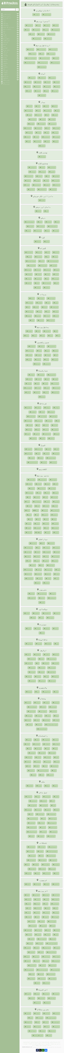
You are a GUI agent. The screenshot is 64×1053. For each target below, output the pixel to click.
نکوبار (37, 14)
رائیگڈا (55, 676)
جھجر (56, 303)
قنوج (56, 934)
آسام (4, 20)
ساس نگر (39, 724)
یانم (56, 692)
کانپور (32, 939)
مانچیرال (53, 860)
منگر (47, 128)
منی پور (5, 53)
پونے (57, 570)
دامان (38, 211)
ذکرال (42, 602)
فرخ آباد (31, 921)
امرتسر (28, 702)
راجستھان (5, 67)
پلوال (56, 311)
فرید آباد (51, 298)
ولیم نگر (50, 618)
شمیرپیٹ (52, 869)
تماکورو (33, 438)
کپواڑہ (48, 355)
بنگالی (39, 1043)
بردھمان (56, 1013)
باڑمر (27, 744)
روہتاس (28, 137)
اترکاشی (47, 1003)
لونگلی (47, 628)
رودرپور (37, 1003)
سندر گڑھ (52, 681)
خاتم (41, 856)
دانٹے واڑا (29, 176)
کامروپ (28, 86)
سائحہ (56, 628)
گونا (45, 497)
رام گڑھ (37, 392)
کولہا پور (56, 556)
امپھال (53, 593)
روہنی (28, 231)
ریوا (38, 519)
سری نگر (37, 364)
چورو (47, 748)
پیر (57, 644)
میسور (28, 434)
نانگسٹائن (47, 613)
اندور (47, 502)
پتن (47, 279)
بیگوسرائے (29, 110)
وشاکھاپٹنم (37, 38)
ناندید (55, 561)
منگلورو (55, 429)
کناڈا (30, 1043)
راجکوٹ (29, 283)
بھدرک (41, 659)
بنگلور (38, 407)
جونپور (38, 934)
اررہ (38, 106)
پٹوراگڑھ (52, 998)
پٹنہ (47, 132)
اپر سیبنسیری (43, 62)
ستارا (57, 574)
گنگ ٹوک (30, 786)
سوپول (56, 141)
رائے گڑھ (56, 185)
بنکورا (37, 1013)
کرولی (57, 762)
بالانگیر (37, 654)
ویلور (32, 836)
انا (58, 335)
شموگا (56, 434)
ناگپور (46, 561)
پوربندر (55, 279)
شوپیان (55, 359)
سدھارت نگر (51, 974)
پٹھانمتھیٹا (51, 458)
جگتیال (41, 851)
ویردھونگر (51, 836)
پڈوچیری (5, 63)
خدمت (42, 633)
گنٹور (56, 25)
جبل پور (56, 502)
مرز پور (36, 956)
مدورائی (38, 810)
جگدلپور (56, 176)
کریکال (29, 692)
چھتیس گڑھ (5, 25)
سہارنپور (52, 965)
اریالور (28, 796)
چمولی (37, 994)
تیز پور (55, 91)
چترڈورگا (28, 421)
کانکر (46, 180)
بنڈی (29, 748)
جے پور (38, 757)
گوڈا (37, 383)
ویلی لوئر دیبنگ (31, 58)
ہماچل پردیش (6, 38)
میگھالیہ (5, 55)
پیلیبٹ (46, 961)
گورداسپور (32, 711)
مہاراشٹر (5, 52)
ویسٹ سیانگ (42, 67)
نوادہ (38, 132)
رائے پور (31, 189)
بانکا (55, 106)
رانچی (46, 392)
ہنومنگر (29, 757)
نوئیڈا (28, 961)
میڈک (27, 864)
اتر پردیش (5, 76)
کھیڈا (56, 270)
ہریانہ (5, 36)
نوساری (29, 279)
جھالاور (28, 762)
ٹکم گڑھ (29, 532)
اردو (10, 5)
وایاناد (53, 462)
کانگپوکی (32, 598)
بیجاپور (42, 172)
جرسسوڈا (32, 668)
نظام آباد (46, 864)
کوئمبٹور (47, 796)
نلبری (29, 91)
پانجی (47, 241)
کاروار (55, 425)
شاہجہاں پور (55, 970)
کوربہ (27, 185)
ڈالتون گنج (52, 375)
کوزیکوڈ (56, 453)
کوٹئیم (47, 453)
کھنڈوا (46, 506)
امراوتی (51, 543)
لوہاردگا (56, 388)
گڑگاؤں (39, 303)
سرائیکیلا (55, 392)
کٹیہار (43, 119)
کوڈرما (38, 388)
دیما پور (29, 644)
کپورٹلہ (29, 716)
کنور (56, 449)
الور (37, 740)
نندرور (33, 565)
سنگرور (30, 724)
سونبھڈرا (42, 978)
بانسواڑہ (46, 740)
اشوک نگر (53, 480)
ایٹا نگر (32, 54)
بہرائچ (37, 904)
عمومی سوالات (6, 84)
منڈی (26, 335)
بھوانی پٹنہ (52, 659)
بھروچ (29, 257)
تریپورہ (5, 74)
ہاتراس (29, 934)
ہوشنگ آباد (37, 502)
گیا (47, 115)
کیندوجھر (52, 668)
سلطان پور (52, 978)
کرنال (44, 307)
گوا (4, 33)
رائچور (37, 434)
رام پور (43, 965)
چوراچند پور (42, 593)
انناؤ (37, 983)
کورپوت (42, 672)
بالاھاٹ (29, 484)
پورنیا (55, 132)
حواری (46, 425)
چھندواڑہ (29, 493)
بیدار (42, 412)
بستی (55, 908)
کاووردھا (56, 180)
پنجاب (4, 65)
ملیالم (25, 1043)
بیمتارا (32, 172)
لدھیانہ (39, 716)
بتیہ (38, 110)
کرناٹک (5, 44)
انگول (28, 654)
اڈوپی (42, 438)
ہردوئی (57, 930)
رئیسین (45, 515)
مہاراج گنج (47, 948)
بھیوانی (41, 298)
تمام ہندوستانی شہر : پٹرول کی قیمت (51, 1042)
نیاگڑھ (29, 676)
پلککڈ (40, 458)
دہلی (4, 31)
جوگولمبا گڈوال (52, 851)
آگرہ (27, 895)
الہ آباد (56, 895)
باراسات (46, 1013)
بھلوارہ (46, 744)
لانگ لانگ (48, 644)
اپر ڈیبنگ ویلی (30, 62)
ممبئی (37, 561)
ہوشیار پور (43, 711)
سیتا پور (31, 978)
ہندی (43, 1043)
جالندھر (53, 711)
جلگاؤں (37, 556)
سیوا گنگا (53, 818)
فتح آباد (29, 303)
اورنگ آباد (29, 548)
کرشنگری (28, 810)
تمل (41, 1045)
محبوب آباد (32, 860)
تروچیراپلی (52, 823)
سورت (37, 283)
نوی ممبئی (51, 565)
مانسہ (48, 716)
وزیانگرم (48, 38)
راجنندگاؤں (42, 189)
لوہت (41, 54)
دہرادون (46, 994)
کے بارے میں (6, 82)
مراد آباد (46, 956)
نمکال (56, 810)
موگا (56, 716)
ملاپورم (32, 458)
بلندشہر (46, 912)
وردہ (56, 578)
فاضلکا (43, 707)
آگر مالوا (31, 480)
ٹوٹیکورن (53, 832)
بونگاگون (42, 78)
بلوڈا (42, 167)
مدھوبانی (28, 128)
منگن (47, 786)
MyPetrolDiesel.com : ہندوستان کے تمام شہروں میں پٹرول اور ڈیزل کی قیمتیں (41, 1047)
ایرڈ (52, 801)
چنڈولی (56, 912)
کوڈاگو (29, 429)
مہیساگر (29, 274)
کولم (38, 453)
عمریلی (39, 252)
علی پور (28, 1013)
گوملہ (45, 383)
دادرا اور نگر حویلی (8, 27)
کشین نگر (39, 943)
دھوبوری (52, 78)
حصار (48, 303)
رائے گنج (52, 1031)
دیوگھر (29, 379)
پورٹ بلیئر (47, 14)
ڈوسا (55, 748)
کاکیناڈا (36, 30)
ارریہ (29, 106)
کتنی (37, 506)
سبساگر (38, 91)
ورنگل (56, 873)
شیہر (28, 141)
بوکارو (32, 375)
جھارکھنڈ (5, 42)
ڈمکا (47, 379)
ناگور (37, 766)
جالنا (46, 556)
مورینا (45, 510)
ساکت (47, 231)
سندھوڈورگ (29, 578)
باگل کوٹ (28, 407)
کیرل (4, 46)
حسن (38, 425)
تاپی (56, 283)
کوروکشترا (55, 307)
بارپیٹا (32, 78)
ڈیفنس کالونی (29, 222)
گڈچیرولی (47, 552)
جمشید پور (28, 388)
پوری (46, 676)
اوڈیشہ (5, 61)
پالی (45, 766)
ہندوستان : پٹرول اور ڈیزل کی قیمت (43, 4)
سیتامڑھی (37, 141)
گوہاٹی (48, 82)
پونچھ (29, 359)
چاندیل (32, 593)
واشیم (37, 583)
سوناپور (42, 681)
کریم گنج (37, 86)
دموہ (39, 493)
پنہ (37, 515)
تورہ (41, 618)
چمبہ (38, 331)
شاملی (32, 974)
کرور (53, 805)
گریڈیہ (29, 383)
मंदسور (36, 510)
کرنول (46, 30)
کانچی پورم (33, 805)
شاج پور (55, 523)
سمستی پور (46, 137)
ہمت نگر (28, 270)
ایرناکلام (39, 449)
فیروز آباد (52, 921)
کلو (56, 331)
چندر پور (28, 552)
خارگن (55, 506)
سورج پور (53, 189)
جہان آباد (33, 119)
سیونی (37, 523)
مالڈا (47, 1026)
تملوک (49, 1035)
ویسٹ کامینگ (55, 62)
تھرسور (44, 462)
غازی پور (43, 926)
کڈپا (27, 30)
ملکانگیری (52, 672)
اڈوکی (48, 449)
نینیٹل (32, 998)
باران (56, 740)
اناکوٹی (56, 884)
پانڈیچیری (47, 692)
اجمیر (29, 740)
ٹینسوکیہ (42, 95)
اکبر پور (36, 895)
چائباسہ (41, 375)
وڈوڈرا (38, 287)
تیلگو (37, 1045)
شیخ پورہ (56, 137)
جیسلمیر (47, 757)
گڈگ (58, 421)
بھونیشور (29, 663)
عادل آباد (31, 847)
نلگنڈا (36, 864)
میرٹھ (27, 956)
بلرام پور (52, 167)
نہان (47, 311)
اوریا (46, 899)
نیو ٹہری (41, 998)
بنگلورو (33, 412)
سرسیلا (37, 873)
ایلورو (47, 25)
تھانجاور (31, 823)
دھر (29, 497)
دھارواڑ (49, 421)
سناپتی (42, 598)
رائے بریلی (32, 965)
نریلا (57, 222)
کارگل (55, 351)
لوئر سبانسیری (45, 58)
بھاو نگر (38, 257)
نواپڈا (38, 676)
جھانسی (48, 934)
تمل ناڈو (5, 70)
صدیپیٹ (28, 873)
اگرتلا (28, 884)
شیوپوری (37, 528)
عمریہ (47, 532)
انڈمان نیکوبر (7, 14)
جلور (56, 757)
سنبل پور (32, 681)
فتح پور (41, 921)
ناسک (41, 565)
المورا (28, 994)
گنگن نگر (52, 753)
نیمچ (29, 515)
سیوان (47, 141)
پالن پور (38, 279)
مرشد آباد (32, 1031)
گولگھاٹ (38, 82)
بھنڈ (55, 484)
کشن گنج (31, 124)
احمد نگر (33, 543)
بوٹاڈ (55, 257)
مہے (37, 692)
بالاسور (47, 654)
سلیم (43, 818)
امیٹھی (28, 899)
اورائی (37, 961)
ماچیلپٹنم (56, 30)
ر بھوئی (57, 613)
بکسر (57, 110)
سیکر (54, 770)
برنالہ (37, 702)
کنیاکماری (44, 805)
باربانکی (38, 908)
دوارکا (49, 222)
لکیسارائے (42, 124)
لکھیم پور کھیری (52, 943)
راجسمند (31, 770)
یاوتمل (47, 583)
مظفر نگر (56, 956)
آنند (47, 252)
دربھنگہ (38, 115)
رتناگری (38, 574)
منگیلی (47, 185)
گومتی (46, 884)
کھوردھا (32, 672)
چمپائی (38, 628)
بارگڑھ (56, 654)
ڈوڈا (39, 351)
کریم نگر (32, 856)
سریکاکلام (51, 34)
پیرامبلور (40, 814)
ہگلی (37, 1022)
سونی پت (41, 320)
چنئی (37, 796)
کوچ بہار (39, 1018)
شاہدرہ (56, 231)
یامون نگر (51, 320)
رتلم (30, 519)
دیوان (56, 493)
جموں (47, 351)
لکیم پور (47, 86)
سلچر (46, 91)
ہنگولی (28, 556)
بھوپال (32, 488)
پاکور (28, 392)
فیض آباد (55, 917)
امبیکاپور (33, 167)
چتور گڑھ (38, 748)
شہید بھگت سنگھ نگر (51, 724)
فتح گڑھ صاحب (32, 707)
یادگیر (51, 438)
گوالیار (54, 497)
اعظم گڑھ (55, 899)
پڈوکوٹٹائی (52, 814)
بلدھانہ (56, 548)
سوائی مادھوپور (43, 770)
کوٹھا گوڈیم (51, 856)
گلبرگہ (30, 425)
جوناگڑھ (47, 270)
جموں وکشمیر (6, 40)
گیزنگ (39, 786)
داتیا (47, 493)
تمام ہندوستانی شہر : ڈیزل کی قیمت (32, 1042)
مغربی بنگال (6, 80)
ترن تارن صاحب (42, 729)
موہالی (28, 720)
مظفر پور (56, 128)
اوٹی (31, 814)
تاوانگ (56, 58)
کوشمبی (30, 943)
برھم (30, 1018)
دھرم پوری (33, 801)
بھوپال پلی (53, 847)
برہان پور (42, 488)
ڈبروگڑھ (28, 82)
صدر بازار (38, 231)
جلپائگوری (56, 1022)
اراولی (56, 252)
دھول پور (32, 753)
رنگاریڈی (32, 869)
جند (28, 307)
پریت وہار (41, 226)
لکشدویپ (5, 48)
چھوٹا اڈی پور (31, 261)
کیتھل (36, 307)
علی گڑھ (46, 895)
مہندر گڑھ (30, 311)
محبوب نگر (43, 860)
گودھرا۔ (53, 265)
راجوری (38, 359)
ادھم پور (47, 364)
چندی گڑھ (5, 23)
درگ (48, 176)
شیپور (28, 528)
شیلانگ (33, 618)
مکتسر (37, 720)
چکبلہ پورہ (43, 416)
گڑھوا (55, 379)
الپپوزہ (28, 449)
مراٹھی (49, 1045)
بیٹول (47, 484)
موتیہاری (38, 128)
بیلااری (57, 407)
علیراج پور (42, 480)
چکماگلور (53, 416)
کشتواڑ (39, 355)
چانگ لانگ (30, 49)
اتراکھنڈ (5, 78)
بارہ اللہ (30, 351)
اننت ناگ (32, 346)
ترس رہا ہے (51, 54)
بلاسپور (52, 172)
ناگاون (57, 86)
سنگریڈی (42, 869)
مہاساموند (37, 185)
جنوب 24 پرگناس (38, 1035)
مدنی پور (56, 1026)
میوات (39, 311)
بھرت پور (36, 744)
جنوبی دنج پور (51, 1018)
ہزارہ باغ (55, 383)
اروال (46, 106)
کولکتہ (28, 1026)
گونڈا (52, 926)
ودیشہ (56, 532)
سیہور (28, 523)
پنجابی (45, 1045)
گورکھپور (28, 930)
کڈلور (56, 796)
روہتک (56, 316)
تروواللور (53, 827)
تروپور (43, 827)
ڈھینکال (46, 663)
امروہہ (38, 899)
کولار (37, 429)
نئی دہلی (30, 226)
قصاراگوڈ (28, 453)
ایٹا (37, 917)
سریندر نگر (47, 283)
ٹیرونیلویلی (32, 827)
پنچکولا (29, 316)
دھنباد (39, 379)
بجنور (28, 912)
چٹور (38, 25)
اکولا (42, 543)
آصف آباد (41, 847)
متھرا (41, 952)
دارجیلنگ (28, 1022)
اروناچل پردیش (7, 18)
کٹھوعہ (29, 355)
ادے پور (50, 775)
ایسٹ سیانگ (53, 49)
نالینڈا (29, 132)
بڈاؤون (37, 912)
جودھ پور (47, 762)
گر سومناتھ (43, 265)
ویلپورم (41, 836)
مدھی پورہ (52, 124)
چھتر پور (52, 488)
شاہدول (46, 523)
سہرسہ (36, 137)
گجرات (4, 35)
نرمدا (56, 274)
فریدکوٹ (56, 702)
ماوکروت (36, 613)
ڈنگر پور (42, 753)
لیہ (56, 355)
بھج (47, 257)
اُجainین (38, 532)
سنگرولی (55, 528)
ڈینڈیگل (43, 801)
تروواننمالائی (32, 832)
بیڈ (38, 548)
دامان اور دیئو (7, 29)
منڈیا (46, 429)
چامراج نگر (31, 416)
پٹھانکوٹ (46, 720)
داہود (42, 261)
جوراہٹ (57, 82)
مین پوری (31, 952)
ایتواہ (46, 917)
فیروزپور (53, 707)
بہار (4, 21)
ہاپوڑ (48, 930)
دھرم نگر (37, 884)
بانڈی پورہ (52, 346)
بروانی (39, 484)
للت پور (28, 948)
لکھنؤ (36, 948)
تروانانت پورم (33, 462)
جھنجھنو (37, 762)
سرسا (32, 320)
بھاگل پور (48, 110)
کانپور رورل (42, 939)
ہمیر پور (47, 331)
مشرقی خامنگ (41, 49)
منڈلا (27, 510)
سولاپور (40, 578)
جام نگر (38, 270)
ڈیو (47, 211)
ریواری (47, 316)
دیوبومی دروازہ (53, 261)
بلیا (45, 904)
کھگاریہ (52, 119)
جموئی (55, 115)
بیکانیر (56, 744)
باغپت (28, 904)
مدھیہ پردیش (6, 50)
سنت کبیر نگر (29, 970)
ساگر (46, 519)
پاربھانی (48, 570)
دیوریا (29, 917)
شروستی (41, 974)
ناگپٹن (48, 810)
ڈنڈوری (37, 497)
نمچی (55, 786)
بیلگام (47, 407)
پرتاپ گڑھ (54, 766)
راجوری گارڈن (53, 226)
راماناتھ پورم (33, 818)
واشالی (42, 146)
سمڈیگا (42, 397)
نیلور (32, 34)
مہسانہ (39, 274)
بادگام (42, 346)
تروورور (43, 832)
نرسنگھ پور (55, 510)
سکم (4, 69)
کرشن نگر (37, 1026)
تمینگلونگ (52, 598)
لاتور (28, 561)
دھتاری (39, 176)
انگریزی (48, 1043)
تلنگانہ (5, 72)
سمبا (46, 359)
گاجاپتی (55, 663)
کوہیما (39, 644)
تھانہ (48, 578)
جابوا (29, 506)
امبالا (32, 298)
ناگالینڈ (5, 59)
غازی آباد (33, 926)
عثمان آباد (28, 570)
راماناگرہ (47, 434)
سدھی (46, 528)
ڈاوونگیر (39, 421)
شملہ (42, 335)
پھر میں (41, 823)
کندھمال (42, 668)
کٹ (37, 663)
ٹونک (41, 775)
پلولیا (43, 1031)
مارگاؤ (38, 241)
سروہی (33, 775)
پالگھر (39, 570)
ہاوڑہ (46, 1022)
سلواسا (42, 200)
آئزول (29, 628)
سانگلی (48, 574)
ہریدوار (56, 994)
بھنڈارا (46, 548)
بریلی (47, 908)
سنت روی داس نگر (42, 970)
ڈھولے (37, 552)
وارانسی (46, 983)
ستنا (54, 519)
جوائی (27, 613)
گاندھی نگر (32, 265)
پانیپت (38, 316)
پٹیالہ (56, 720)
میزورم (5, 57)
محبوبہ (57, 948)
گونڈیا (57, 552)
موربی (47, 274)
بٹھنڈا (47, 702)
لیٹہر (47, 388)
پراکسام (41, 34)
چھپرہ (29, 115)
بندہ (28, 908)
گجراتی (34, 1043)
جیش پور (37, 180)
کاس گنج (53, 939)
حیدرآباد (30, 851)
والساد (47, 287)
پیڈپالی (56, 864)
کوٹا (28, 766)
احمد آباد (29, 252)
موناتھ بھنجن (51, 952)
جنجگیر (28, 180)
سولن (50, 335)
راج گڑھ (54, 515)
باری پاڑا (32, 659)
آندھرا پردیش (6, 16)
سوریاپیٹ (47, 873)
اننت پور (29, 25)
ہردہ (27, 502)
